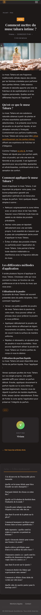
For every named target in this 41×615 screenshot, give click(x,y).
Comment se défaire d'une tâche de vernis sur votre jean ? (19, 578)
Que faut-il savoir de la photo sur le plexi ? (19, 515)
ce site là (21, 151)
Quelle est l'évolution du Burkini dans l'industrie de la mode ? (20, 500)
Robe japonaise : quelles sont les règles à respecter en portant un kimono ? (18, 532)
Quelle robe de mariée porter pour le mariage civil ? (20, 586)
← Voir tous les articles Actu (14, 450)
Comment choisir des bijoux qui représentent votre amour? (18, 571)
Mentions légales (16, 604)
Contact (28, 604)
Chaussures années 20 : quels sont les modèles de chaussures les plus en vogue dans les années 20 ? (20, 557)
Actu (11, 13)
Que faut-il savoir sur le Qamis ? (18, 565)
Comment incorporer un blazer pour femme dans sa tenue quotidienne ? (19, 523)
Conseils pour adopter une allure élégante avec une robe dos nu (18, 508)
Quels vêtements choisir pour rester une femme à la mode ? (19, 540)
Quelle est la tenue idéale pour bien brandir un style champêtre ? (19, 485)
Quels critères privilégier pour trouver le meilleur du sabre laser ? (19, 548)
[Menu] (36, 2)
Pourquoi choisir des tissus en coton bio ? (19, 493)
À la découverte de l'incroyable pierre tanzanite (20, 478)
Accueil (5, 13)
